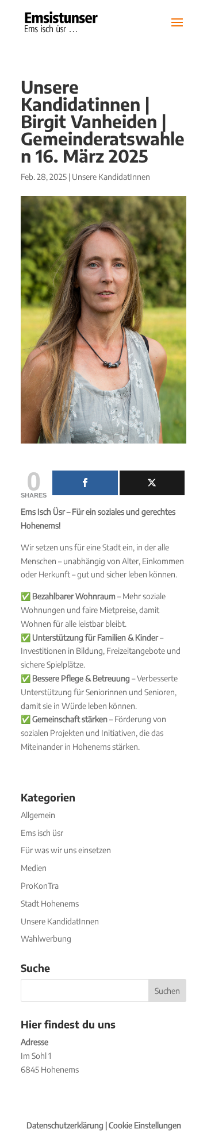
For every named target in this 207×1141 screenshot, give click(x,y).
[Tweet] (152, 483)
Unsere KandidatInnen (111, 177)
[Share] (85, 483)
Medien (34, 868)
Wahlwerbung (46, 938)
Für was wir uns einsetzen (66, 850)
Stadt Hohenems (50, 903)
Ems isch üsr (42, 833)
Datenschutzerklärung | (67, 1125)
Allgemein (38, 815)
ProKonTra (40, 886)
